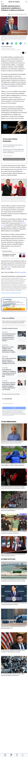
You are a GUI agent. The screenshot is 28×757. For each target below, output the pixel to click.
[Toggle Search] (26, 2)
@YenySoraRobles (21, 272)
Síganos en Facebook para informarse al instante (11, 292)
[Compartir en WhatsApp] (16, 43)
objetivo (9, 267)
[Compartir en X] (7, 43)
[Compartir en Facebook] (3, 43)
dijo (12, 101)
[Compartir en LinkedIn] (21, 43)
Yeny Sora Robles (7, 46)
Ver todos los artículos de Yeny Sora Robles (11, 394)
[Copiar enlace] (25, 43)
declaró (25, 169)
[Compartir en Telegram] (12, 43)
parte (5, 86)
